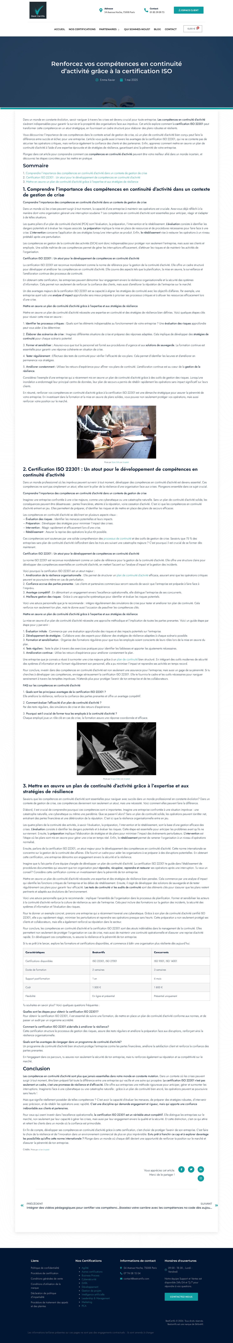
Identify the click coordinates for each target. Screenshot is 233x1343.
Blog (157, 29)
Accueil (59, 29)
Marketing (87, 1302)
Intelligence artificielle (93, 1294)
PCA (84, 1306)
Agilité (85, 1268)
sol (39, 1149)
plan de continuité (127, 659)
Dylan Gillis (116, 462)
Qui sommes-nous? (137, 29)
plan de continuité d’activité (132, 575)
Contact (154, 8)
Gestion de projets (91, 1290)
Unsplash (126, 462)
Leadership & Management (96, 1298)
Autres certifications (92, 1271)
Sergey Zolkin (116, 779)
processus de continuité (117, 538)
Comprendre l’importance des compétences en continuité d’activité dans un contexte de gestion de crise (86, 173)
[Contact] (146, 10)
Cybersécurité (89, 1279)
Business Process (90, 1275)
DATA (84, 1283)
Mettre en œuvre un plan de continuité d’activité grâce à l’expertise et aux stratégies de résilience (82, 182)
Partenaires (107, 29)
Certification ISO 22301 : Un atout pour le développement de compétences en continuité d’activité (83, 177)
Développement (90, 1287)
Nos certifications (82, 29)
